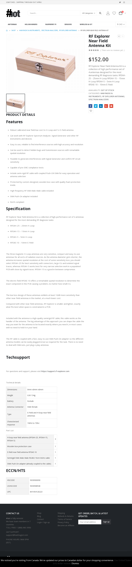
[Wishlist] (114, 13)
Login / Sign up (43, 522)
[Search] (100, 13)
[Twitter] (120, 2)
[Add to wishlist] (91, 110)
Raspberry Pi (50, 24)
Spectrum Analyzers (99, 99)
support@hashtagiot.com (17, 535)
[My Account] (108, 13)
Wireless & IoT (86, 24)
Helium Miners (31, 24)
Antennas (12, 24)
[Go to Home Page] (7, 30)
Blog (39, 516)
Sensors (68, 24)
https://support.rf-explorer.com (55, 371)
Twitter (96, 106)
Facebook (90, 106)
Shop (39, 513)
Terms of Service (65, 519)
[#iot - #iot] (13, 13)
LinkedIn (101, 106)
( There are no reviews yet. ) (112, 50)
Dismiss (75, 563)
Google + (106, 106)
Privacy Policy (63, 522)
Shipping (61, 513)
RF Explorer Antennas (113, 96)
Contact (40, 519)
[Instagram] (124, 2)
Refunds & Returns (66, 516)
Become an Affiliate (66, 525)
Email (111, 106)
